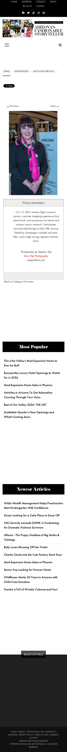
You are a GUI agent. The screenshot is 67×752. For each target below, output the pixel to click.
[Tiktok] (33, 12)
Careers (54, 735)
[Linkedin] (44, 12)
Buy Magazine (48, 731)
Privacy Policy (26, 735)
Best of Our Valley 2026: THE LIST (25, 405)
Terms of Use (41, 735)
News (53, 1)
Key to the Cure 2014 (44, 71)
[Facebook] (23, 12)
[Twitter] (28, 12)
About (22, 731)
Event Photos (21, 71)
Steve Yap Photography (36, 256)
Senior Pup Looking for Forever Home (27, 570)
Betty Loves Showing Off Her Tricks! (26, 547)
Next (52, 106)
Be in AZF (27, 6)
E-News (40, 6)
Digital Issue (33, 731)
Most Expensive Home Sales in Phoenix (28, 385)
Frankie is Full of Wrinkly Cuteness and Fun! (31, 589)
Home (14, 1)
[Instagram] (39, 12)
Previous (14, 106)
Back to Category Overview (19, 281)
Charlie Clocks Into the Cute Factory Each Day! (33, 555)
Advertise (26, 1)
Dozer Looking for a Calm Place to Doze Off (31, 515)
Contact (41, 1)
